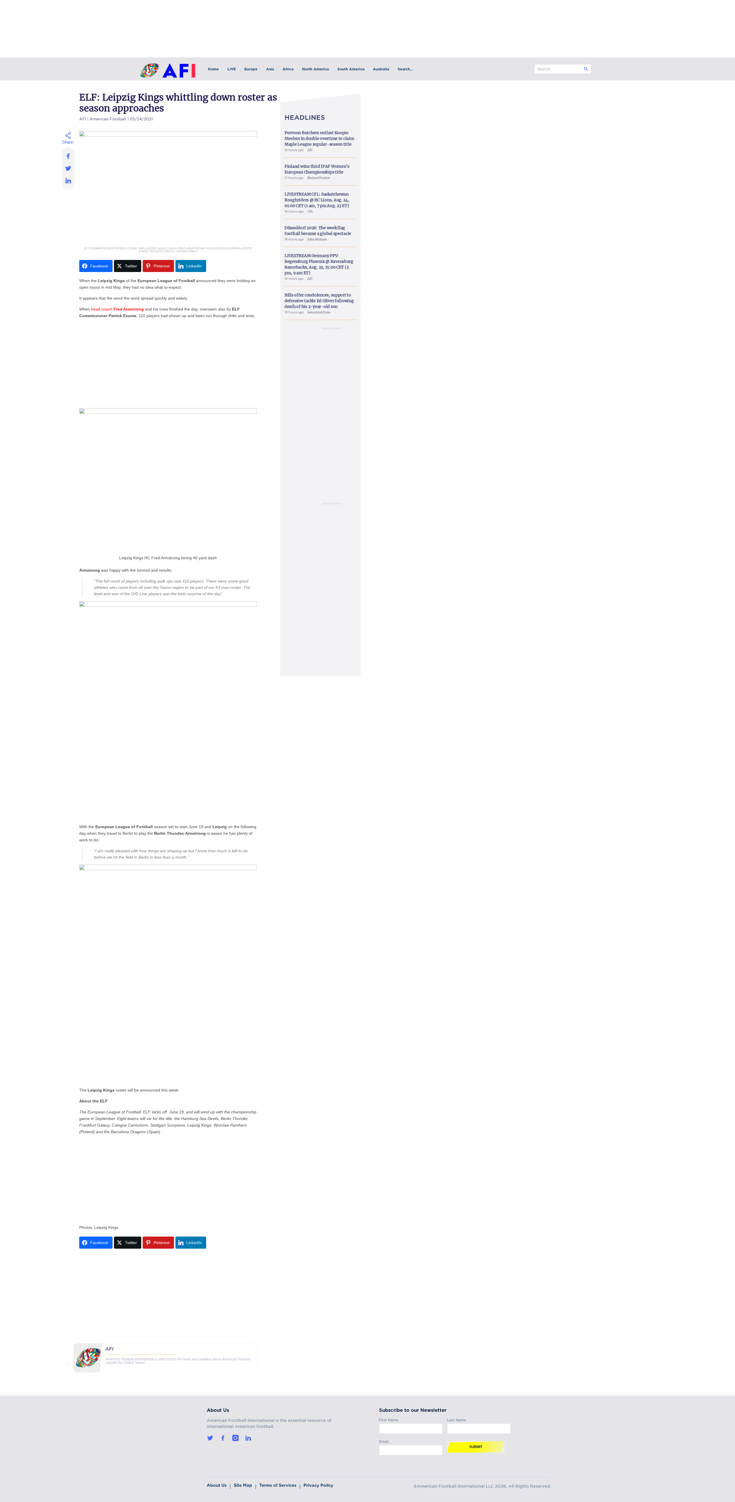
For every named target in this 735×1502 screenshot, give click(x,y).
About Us (217, 1485)
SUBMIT (475, 1447)
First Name (389, 1419)
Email (383, 1440)
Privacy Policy (318, 1485)
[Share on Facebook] (68, 154)
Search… (405, 69)
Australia (381, 69)
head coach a (118, 309)
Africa (288, 69)
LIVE (231, 69)
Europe (251, 69)
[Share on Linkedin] (68, 182)
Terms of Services (277, 1485)
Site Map (243, 1485)
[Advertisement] (168, 363)
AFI (82, 118)
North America (315, 69)
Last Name (456, 1419)
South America (350, 69)
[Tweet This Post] (68, 168)
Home (213, 69)
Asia (270, 69)
